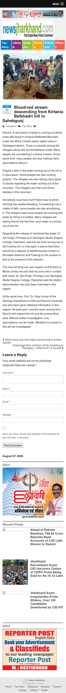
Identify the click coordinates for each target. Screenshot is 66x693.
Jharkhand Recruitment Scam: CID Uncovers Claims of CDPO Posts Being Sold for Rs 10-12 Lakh (46, 568)
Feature (38, 45)
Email (6, 401)
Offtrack (59, 45)
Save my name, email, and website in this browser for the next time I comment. (31, 435)
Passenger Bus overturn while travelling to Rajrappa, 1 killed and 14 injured (38, 346)
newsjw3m (11, 126)
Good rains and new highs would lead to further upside (32, 341)
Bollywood (49, 45)
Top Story (5, 45)
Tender (44, 690)
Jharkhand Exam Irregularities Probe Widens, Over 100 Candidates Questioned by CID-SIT (46, 600)
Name (6, 388)
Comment (9, 372)
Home (8, 686)
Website (7, 414)
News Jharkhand (36, 680)
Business (27, 45)
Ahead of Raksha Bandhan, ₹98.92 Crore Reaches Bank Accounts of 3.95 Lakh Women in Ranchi (46, 536)
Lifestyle (16, 45)
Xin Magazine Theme (33, 683)
